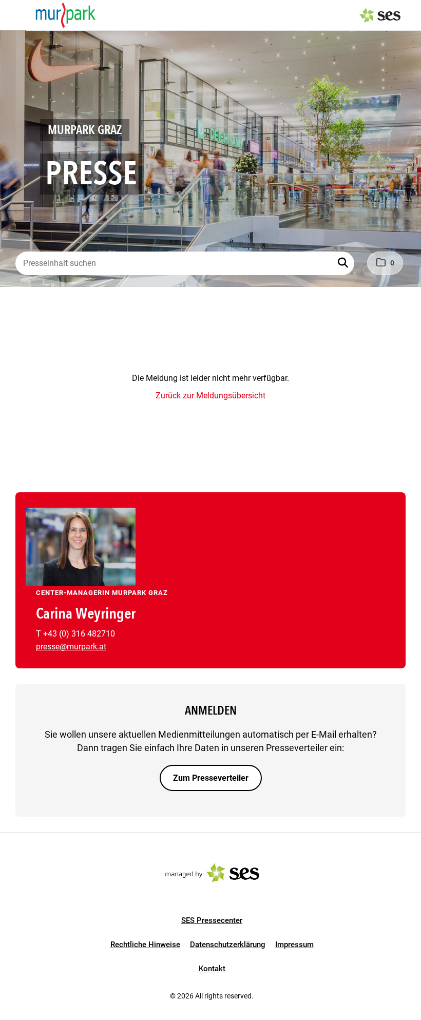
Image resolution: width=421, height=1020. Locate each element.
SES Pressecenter (211, 920)
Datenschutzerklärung (227, 944)
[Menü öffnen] (17, 14)
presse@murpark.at (71, 646)
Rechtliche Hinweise (145, 944)
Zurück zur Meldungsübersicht (210, 395)
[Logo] (66, 15)
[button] (344, 263)
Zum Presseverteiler (210, 778)
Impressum (294, 944)
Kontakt (212, 968)
